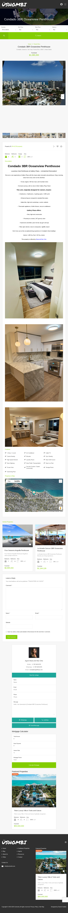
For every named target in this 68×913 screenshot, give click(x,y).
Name (8, 613)
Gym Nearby (49, 456)
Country (3, 27)
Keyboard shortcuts (41, 511)
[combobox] (8, 30)
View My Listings (34, 675)
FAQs (4, 857)
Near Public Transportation (33, 463)
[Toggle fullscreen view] (60, 481)
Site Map (41, 906)
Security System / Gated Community (33, 467)
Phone (15, 694)
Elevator (28, 456)
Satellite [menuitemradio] (17, 481)
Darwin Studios (62, 906)
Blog (4, 851)
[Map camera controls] (60, 502)
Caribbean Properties (24, 848)
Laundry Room (30, 459)
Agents (20, 851)
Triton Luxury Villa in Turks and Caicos (27, 810)
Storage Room (50, 467)
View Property (17, 542)
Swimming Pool (11, 471)
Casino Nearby (11, 456)
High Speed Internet (12, 459)
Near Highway (11, 463)
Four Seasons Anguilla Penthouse (17, 550)
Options (54, 27)
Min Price (20, 27)
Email (37, 613)
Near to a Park (50, 463)
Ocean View (10, 467)
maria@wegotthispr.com (36, 669)
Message (16, 702)
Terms (61, 511)
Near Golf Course (50, 459)
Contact (20, 857)
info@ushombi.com (10, 866)
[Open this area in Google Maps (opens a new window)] (8, 511)
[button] (36, 495)
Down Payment (17, 743)
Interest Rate (17, 750)
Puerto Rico (37, 44)
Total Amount (17, 736)
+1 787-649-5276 (36, 664)
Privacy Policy (34, 906)
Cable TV (48, 453)
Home (29, 44)
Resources (21, 854)
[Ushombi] (14, 6)
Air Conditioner (30, 453)
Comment (9, 585)
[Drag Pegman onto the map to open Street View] (60, 508)
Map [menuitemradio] (9, 481)
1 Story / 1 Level (11, 453)
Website (8, 622)
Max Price (37, 27)
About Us (5, 854)
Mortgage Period (17, 757)
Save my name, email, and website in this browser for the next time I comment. (29, 631)
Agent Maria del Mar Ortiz (34, 661)
